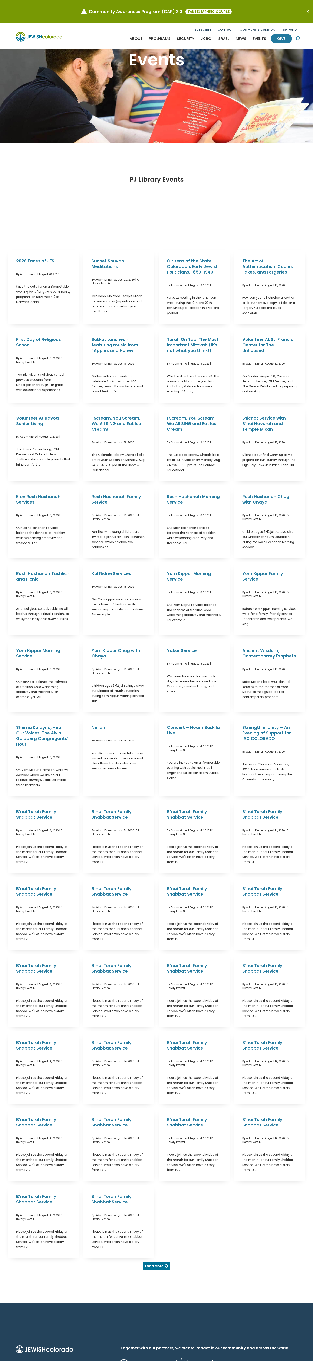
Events (259, 38)
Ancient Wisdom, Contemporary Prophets (269, 653)
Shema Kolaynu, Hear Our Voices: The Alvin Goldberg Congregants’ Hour (42, 735)
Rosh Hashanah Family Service (116, 499)
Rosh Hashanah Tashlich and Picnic (42, 576)
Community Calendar (258, 30)
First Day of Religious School (38, 342)
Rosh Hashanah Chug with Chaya (265, 499)
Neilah (98, 727)
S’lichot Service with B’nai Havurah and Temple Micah (264, 423)
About (136, 38)
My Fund (290, 30)
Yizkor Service (182, 650)
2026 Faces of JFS (35, 261)
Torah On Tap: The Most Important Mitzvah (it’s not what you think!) (192, 344)
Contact (226, 30)
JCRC (206, 38)
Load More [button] (154, 1266)
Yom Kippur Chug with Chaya (116, 653)
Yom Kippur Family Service (262, 576)
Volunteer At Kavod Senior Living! (37, 421)
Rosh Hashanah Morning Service (193, 499)
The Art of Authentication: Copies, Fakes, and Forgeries (268, 266)
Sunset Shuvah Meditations (108, 263)
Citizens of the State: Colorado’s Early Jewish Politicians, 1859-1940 (193, 266)
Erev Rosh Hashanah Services (38, 499)
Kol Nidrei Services (111, 573)
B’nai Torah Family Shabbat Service (36, 814)
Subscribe (203, 30)
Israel (223, 38)
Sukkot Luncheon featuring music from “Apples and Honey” (115, 344)
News (241, 38)
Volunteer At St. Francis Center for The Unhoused (267, 344)
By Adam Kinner (26, 274)
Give (281, 38)
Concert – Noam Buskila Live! (193, 730)
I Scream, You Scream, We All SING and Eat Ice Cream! (116, 423)
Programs (160, 38)
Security (185, 38)
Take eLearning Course (209, 11)
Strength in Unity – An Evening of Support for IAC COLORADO (266, 732)
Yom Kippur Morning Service (189, 576)
